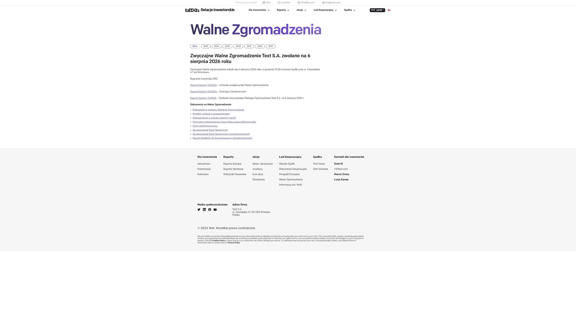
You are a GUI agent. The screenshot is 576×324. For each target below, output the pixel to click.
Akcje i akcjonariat (262, 164)
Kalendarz (202, 174)
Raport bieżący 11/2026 (203, 98)
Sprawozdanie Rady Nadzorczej (210, 130)
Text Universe (320, 169)
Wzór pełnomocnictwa (205, 126)
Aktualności (203, 164)
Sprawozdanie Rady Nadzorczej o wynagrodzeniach (221, 134)
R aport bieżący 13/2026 (203, 85)
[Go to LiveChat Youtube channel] (215, 210)
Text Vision (319, 164)
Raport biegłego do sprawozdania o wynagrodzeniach (222, 138)
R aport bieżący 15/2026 (203, 92)
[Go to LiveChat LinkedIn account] (204, 210)
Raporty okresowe (233, 169)
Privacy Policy (234, 243)
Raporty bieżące (232, 164)
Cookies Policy (218, 241)
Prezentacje (204, 169)
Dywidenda (258, 179)
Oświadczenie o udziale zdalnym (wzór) (214, 118)
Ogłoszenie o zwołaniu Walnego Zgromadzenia (218, 110)
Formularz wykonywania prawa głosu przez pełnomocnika (224, 122)
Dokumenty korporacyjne (293, 169)
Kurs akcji (257, 174)
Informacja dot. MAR (290, 185)
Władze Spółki (287, 164)
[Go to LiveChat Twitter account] (198, 210)
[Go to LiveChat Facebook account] (209, 210)
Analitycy (257, 169)
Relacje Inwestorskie (217, 10)
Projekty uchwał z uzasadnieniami (211, 114)
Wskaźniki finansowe (234, 174)
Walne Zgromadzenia (291, 179)
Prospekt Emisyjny (289, 174)
